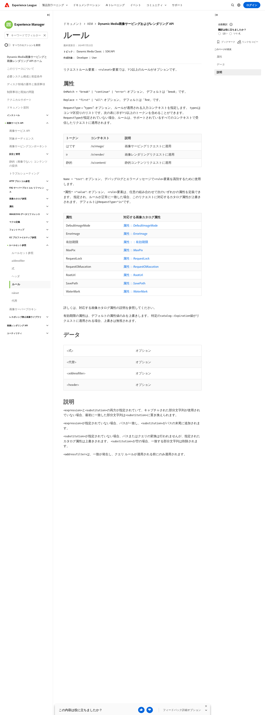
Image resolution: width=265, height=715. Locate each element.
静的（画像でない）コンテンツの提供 (28, 163)
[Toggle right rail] (216, 15)
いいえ (237, 33)
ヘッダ (16, 276)
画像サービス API (15, 123)
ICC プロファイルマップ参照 (22, 237)
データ (221, 64)
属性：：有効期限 (135, 242)
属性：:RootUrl (133, 275)
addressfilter (18, 260)
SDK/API (110, 51)
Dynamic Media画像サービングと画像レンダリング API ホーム (27, 59)
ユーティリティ (14, 333)
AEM (90, 24)
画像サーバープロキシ (22, 309)
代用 (14, 300)
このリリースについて (20, 68)
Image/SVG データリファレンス (24, 214)
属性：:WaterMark (135, 291)
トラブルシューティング (24, 173)
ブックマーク (228, 41)
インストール (13, 115)
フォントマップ (16, 229)
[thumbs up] (141, 710)
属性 (11, 206)
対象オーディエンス (21, 138)
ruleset (15, 293)
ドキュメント (72, 24)
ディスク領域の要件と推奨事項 (26, 84)
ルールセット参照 (17, 245)
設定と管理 (14, 154)
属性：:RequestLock (136, 258)
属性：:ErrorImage (135, 233)
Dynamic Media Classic (89, 51)
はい (225, 33)
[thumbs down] (149, 710)
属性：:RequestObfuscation (141, 266)
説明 (219, 72)
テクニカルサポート (19, 99)
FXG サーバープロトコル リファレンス (26, 189)
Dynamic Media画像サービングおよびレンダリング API (136, 24)
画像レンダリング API (17, 325)
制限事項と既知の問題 (20, 92)
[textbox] (26, 35)
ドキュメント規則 (18, 107)
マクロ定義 (14, 222)
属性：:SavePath (134, 283)
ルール (16, 284)
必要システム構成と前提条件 (24, 76)
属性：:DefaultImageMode (140, 225)
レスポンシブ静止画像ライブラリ (25, 317)
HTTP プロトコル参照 (19, 181)
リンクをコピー (250, 41)
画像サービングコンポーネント (28, 146)
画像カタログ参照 (17, 198)
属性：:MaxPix (133, 250)
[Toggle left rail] (48, 15)
